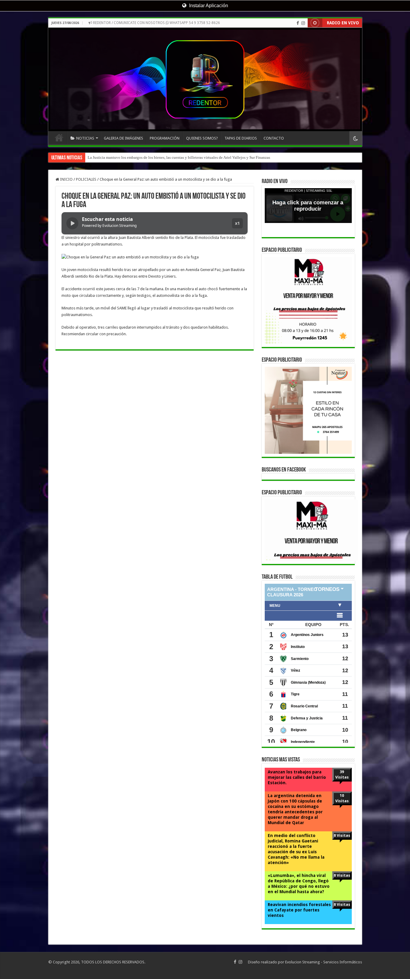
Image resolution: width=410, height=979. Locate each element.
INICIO (59, 137)
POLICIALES (86, 179)
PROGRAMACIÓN (164, 138)
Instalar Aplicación (208, 5)
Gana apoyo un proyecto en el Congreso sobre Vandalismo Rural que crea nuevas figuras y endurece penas (174, 157)
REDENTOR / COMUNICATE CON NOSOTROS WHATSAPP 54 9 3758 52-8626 (156, 23)
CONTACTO (274, 138)
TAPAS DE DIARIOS (241, 138)
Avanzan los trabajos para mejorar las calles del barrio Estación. (297, 777)
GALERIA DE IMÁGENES (123, 138)
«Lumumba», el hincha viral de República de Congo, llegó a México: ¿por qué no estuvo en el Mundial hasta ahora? (299, 883)
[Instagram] (303, 23)
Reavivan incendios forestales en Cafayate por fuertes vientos (299, 910)
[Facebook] (298, 23)
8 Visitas (342, 835)
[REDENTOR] (205, 79)
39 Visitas (342, 774)
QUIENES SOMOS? (202, 138)
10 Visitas (342, 798)
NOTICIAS (85, 138)
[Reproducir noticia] (72, 223)
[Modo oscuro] (355, 138)
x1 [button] (237, 223)
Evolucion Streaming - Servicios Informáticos (323, 962)
